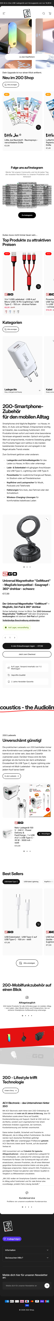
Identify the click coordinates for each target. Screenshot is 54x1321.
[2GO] (9, 294)
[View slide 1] (23, 851)
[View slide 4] (31, 1015)
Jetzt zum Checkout (27, 654)
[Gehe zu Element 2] (27, 566)
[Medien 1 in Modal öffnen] (46, 519)
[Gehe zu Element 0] (23, 566)
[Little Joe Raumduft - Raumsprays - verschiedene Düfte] (22, 111)
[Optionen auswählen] (38, 127)
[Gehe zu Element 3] (30, 566)
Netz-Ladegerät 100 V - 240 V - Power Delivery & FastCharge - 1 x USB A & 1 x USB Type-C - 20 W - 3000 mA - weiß (25, 835)
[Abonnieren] (46, 1285)
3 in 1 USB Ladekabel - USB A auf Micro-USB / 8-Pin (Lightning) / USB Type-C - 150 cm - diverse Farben (22, 302)
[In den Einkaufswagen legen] (38, 924)
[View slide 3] (30, 851)
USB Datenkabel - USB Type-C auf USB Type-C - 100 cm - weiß (21, 938)
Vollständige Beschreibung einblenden (21, 620)
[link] (27, 57)
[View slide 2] (27, 851)
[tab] (11, 881)
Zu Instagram (27, 215)
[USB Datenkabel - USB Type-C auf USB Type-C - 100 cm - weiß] (22, 908)
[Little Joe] (13, 135)
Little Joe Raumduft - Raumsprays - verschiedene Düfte (21, 141)
